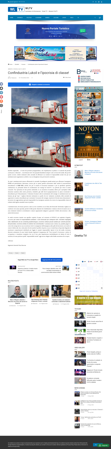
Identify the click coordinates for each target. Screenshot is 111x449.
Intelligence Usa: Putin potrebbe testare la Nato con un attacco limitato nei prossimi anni (91, 402)
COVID (9, 183)
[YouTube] (101, 2)
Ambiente (10, 69)
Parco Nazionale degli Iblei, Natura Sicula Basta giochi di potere (95, 332)
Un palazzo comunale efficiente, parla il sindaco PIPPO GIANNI (94, 380)
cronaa (11, 253)
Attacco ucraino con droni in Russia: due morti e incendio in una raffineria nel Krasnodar (91, 393)
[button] (103, 445)
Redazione (13, 77)
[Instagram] (98, 2)
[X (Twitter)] (96, 2)
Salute (20, 69)
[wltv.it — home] (16, 9)
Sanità (24, 69)
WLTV (28, 8)
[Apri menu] (100, 18)
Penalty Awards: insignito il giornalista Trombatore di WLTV (94, 340)
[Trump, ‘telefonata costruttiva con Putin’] (77, 419)
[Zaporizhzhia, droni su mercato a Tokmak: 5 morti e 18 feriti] (77, 411)
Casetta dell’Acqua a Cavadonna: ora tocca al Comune (94, 209)
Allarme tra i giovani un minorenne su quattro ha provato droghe (94, 315)
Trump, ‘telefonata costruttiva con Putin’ (91, 417)
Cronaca (15, 69)
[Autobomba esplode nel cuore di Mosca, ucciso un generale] (77, 426)
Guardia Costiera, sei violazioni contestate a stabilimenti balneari (61, 300)
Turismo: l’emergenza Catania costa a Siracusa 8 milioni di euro (93, 223)
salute (17, 253)
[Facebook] (93, 2)
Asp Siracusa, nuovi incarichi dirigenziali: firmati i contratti (39, 300)
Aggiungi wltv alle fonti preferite (51, 260)
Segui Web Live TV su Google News (28, 260)
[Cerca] (95, 17)
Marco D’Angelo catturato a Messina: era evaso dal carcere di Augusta (17, 301)
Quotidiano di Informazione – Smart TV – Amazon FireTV (41, 11)
